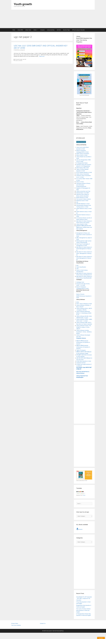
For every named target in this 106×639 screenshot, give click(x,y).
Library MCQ (20, 29)
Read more (41, 56)
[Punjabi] (81, 491)
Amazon (80, 529)
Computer (42, 29)
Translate (84, 495)
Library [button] (34, 29)
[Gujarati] (79, 491)
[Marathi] (80, 491)
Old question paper (18, 59)
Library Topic (28, 29)
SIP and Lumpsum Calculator (78, 29)
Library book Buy (50, 29)
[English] (78, 491)
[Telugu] (83, 491)
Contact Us (42, 623)
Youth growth (23, 4)
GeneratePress (60, 630)
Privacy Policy (14, 623)
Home (14, 29)
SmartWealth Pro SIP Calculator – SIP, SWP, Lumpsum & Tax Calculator (84, 598)
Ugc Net (24, 59)
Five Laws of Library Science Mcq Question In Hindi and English (83, 610)
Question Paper (66, 29)
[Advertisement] (53, 18)
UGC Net (59, 29)
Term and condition (16, 625)
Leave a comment (18, 60)
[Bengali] (76, 491)
